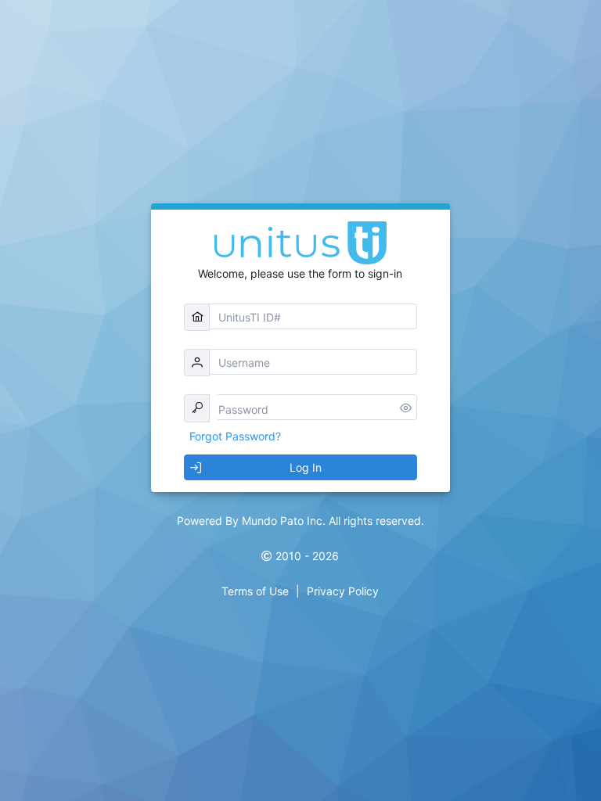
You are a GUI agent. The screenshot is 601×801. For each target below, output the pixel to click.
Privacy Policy (343, 591)
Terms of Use (255, 591)
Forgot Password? (235, 436)
